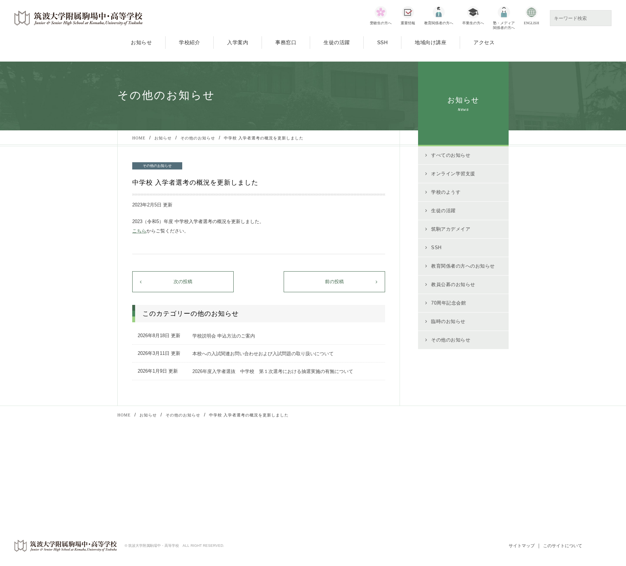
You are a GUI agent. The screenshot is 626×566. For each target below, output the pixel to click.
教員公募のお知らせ (453, 284)
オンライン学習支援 (453, 173)
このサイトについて (562, 545)
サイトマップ (522, 545)
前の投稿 (334, 281)
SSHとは (334, 482)
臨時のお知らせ (448, 321)
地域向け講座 (430, 42)
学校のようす (445, 192)
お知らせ (141, 42)
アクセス (483, 42)
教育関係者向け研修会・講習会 (229, 461)
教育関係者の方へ (438, 23)
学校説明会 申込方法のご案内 (223, 336)
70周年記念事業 (213, 489)
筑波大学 (432, 463)
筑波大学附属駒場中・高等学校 (78, 18)
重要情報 (408, 23)
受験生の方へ (381, 23)
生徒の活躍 (337, 42)
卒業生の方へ (473, 23)
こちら (139, 231)
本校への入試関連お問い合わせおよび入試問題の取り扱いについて (263, 353)
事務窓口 (285, 42)
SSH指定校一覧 (341, 492)
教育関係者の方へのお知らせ (463, 266)
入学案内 (237, 42)
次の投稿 (183, 281)
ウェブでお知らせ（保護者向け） (458, 492)
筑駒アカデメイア (450, 229)
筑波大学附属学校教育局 (449, 473)
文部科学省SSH (334, 463)
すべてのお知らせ (450, 155)
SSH (382, 42)
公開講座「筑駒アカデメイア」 (229, 470)
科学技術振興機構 (343, 473)
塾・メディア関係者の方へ (504, 25)
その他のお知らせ (450, 340)
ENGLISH (531, 23)
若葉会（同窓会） (442, 482)
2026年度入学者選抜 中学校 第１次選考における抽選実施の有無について (272, 371)
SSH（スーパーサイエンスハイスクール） (241, 480)
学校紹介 (189, 42)
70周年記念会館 (448, 303)
